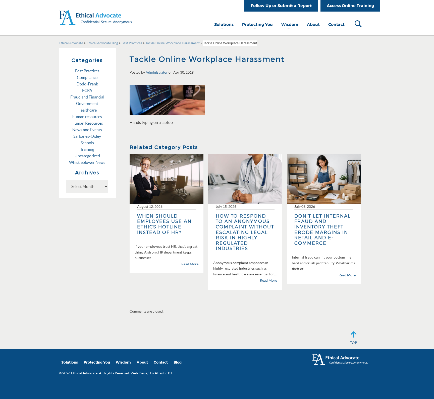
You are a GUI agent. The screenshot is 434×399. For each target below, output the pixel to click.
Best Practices (87, 71)
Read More (189, 264)
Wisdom (289, 24)
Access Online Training (350, 5)
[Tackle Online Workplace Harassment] (167, 99)
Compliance (87, 77)
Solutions (224, 24)
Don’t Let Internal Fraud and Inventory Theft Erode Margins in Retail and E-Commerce (322, 229)
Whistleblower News (87, 162)
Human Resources (87, 123)
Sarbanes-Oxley (87, 136)
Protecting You (257, 24)
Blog (178, 362)
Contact (336, 24)
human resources (87, 116)
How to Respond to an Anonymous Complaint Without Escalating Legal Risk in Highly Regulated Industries (245, 232)
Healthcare (87, 110)
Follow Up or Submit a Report (281, 5)
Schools (87, 142)
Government (87, 103)
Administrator (157, 72)
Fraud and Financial (87, 97)
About (313, 24)
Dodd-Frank (87, 84)
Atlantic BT (163, 373)
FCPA (87, 90)
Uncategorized (87, 156)
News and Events (87, 129)
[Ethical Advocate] (95, 12)
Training (87, 149)
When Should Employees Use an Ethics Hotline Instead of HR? (164, 224)
